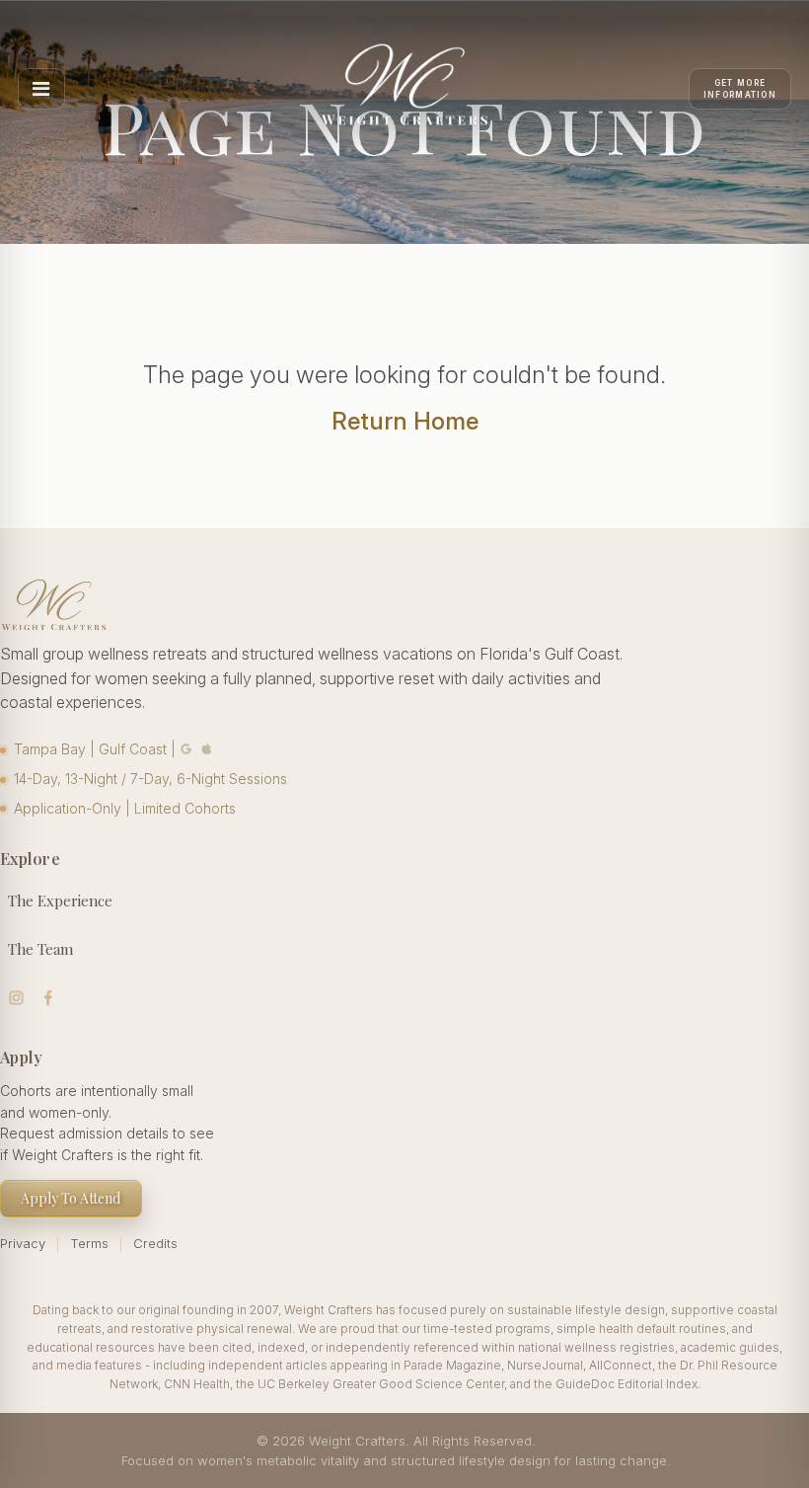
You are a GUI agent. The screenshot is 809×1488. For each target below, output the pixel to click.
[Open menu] (41, 89)
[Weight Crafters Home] (404, 89)
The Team (40, 949)
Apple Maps (207, 749)
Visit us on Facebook (48, 997)
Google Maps (186, 749)
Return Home (404, 421)
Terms (89, 1243)
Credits (155, 1243)
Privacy (22, 1243)
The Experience (60, 900)
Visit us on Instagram (16, 997)
